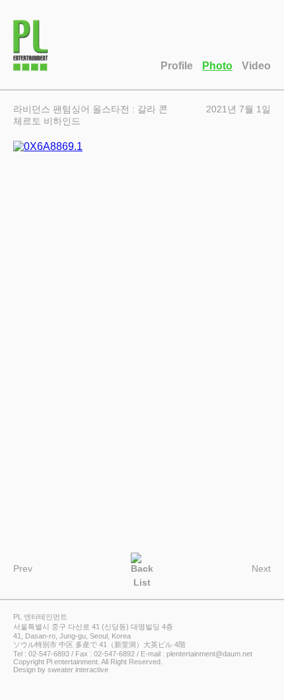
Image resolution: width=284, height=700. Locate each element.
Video (256, 65)
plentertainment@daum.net (209, 654)
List (142, 581)
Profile (176, 65)
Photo (217, 65)
